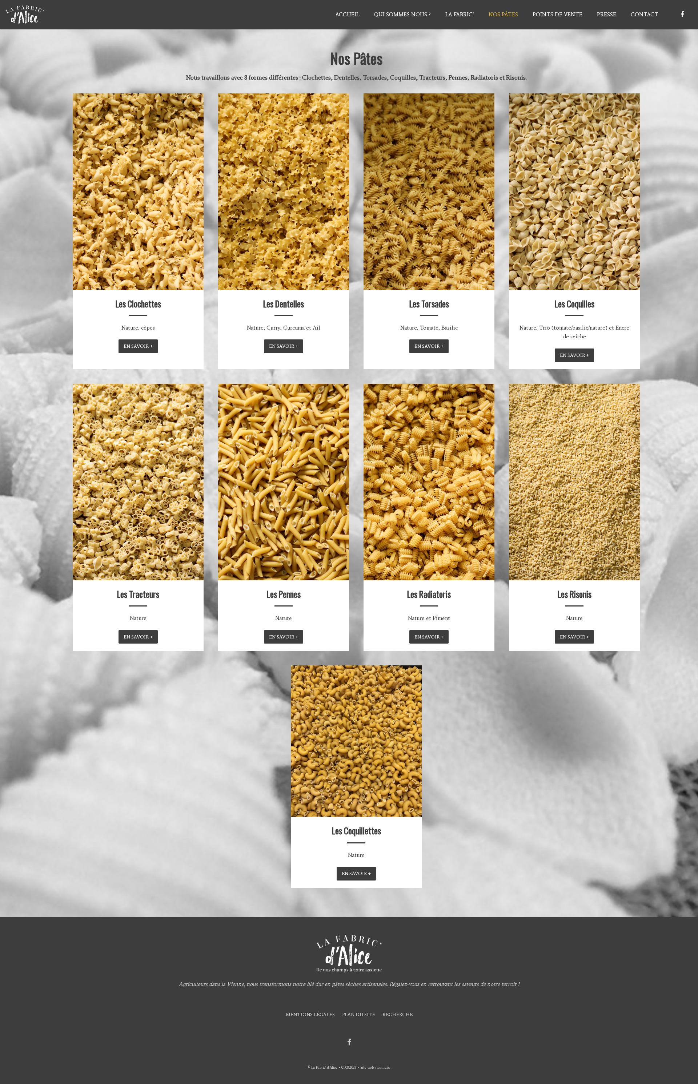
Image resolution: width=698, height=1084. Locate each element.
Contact (644, 14)
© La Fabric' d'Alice (322, 1067)
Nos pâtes (503, 14)
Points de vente (557, 14)
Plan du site (358, 1014)
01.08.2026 (348, 1067)
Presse (606, 14)
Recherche (397, 1014)
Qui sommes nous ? (402, 14)
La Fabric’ (459, 14)
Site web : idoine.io (375, 1067)
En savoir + (138, 346)
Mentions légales (310, 1014)
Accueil (348, 14)
